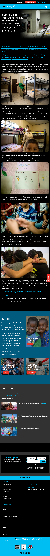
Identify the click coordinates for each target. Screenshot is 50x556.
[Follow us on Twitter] (31, 489)
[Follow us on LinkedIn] (34, 489)
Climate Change (6, 491)
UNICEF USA (11, 6)
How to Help (6, 520)
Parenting (5, 496)
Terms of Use (24, 553)
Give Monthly (42, 2)
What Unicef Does (7, 482)
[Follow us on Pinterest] (41, 489)
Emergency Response (7, 494)
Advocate (4, 522)
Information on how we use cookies (34, 486)
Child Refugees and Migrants (12, 395)
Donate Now (31, 2)
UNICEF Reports (30, 483)
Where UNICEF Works (7, 501)
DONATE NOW (4, 295)
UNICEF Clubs (5, 532)
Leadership (5, 511)
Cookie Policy (27, 551)
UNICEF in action (9, 11)
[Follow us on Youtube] (36, 489)
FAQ (29, 553)
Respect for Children (7, 498)
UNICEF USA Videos (31, 487)
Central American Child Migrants (13, 393)
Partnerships (5, 514)
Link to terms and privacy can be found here (34, 469)
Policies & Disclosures (25, 552)
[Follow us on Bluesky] (44, 489)
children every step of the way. (12, 293)
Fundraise (5, 527)
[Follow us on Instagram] (39, 489)
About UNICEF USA (7, 504)
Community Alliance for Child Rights (10, 516)
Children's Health (6, 487)
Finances (4, 509)
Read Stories (19, 2)
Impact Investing (6, 529)
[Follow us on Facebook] (29, 489)
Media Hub (29, 481)
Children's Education (7, 484)
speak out (3, 62)
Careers (4, 507)
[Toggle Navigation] (4, 6)
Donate (4, 525)
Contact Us (16, 538)
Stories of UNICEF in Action (32, 484)
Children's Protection (7, 489)
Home (2, 11)
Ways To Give (5, 534)
